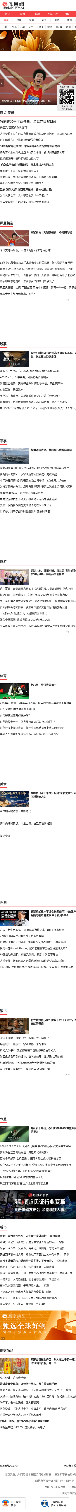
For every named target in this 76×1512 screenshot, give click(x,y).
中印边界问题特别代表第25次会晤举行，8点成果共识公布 (33, 480)
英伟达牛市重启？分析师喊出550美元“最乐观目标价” (30, 395)
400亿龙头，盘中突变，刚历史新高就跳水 (24, 377)
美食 (3, 784)
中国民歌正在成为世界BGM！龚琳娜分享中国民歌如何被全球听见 (38, 626)
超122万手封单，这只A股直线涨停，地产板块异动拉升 (31, 371)
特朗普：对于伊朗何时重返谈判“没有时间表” (25, 511)
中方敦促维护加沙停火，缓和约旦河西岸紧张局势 (28, 499)
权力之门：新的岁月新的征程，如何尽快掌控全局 (28, 1298)
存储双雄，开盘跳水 (11, 389)
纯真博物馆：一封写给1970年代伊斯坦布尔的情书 (29, 1062)
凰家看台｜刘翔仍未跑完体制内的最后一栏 (26, 101)
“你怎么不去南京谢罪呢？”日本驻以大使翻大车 (27, 164)
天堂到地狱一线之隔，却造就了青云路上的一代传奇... (31, 1254)
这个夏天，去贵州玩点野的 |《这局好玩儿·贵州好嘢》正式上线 (36, 588)
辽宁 (31, 26)
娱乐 (67, 14)
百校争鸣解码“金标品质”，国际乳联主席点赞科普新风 (30, 1158)
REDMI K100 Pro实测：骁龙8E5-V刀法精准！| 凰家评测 (33, 942)
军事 (3, 441)
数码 (57, 20)
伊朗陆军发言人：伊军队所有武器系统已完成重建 (28, 474)
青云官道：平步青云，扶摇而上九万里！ (23, 1304)
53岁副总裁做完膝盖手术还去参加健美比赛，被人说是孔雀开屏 (36, 262)
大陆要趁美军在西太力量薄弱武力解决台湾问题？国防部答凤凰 (36, 133)
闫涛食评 (5, 836)
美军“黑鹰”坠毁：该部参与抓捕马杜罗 (21, 493)
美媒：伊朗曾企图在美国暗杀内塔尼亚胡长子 (26, 505)
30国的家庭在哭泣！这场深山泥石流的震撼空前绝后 (30, 146)
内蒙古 (40, 26)
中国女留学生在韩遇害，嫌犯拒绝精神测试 (24, 202)
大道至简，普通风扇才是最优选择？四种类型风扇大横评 (32, 960)
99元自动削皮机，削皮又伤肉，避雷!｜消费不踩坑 (29, 954)
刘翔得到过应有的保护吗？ (15, 715)
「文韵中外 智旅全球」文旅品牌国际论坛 (23, 613)
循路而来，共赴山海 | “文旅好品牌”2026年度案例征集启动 (34, 594)
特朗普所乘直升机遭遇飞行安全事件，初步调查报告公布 (32, 152)
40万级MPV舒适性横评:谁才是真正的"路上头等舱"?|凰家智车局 (37, 967)
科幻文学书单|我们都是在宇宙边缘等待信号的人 (28, 1050)
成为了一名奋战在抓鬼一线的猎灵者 (20, 1267)
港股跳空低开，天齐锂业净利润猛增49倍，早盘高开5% (31, 383)
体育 (3, 676)
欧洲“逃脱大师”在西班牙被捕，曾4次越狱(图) (26, 189)
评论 (19, 20)
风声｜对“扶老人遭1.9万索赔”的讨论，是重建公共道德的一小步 (36, 269)
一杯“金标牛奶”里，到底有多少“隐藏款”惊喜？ (26, 1171)
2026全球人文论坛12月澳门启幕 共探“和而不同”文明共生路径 (35, 1146)
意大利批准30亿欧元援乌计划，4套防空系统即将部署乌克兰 (34, 468)
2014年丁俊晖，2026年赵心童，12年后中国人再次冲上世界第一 (37, 703)
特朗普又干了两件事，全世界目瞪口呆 (28, 121)
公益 (3, 1119)
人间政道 (49, 1267)
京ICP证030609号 (54, 1487)
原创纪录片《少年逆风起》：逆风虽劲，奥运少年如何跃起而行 (35, 1164)
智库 (31, 20)
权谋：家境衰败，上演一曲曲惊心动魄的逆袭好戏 (28, 1273)
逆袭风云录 (65, 1273)
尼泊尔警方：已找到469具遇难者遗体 (21, 139)
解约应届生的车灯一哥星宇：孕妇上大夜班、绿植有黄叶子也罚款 (37, 275)
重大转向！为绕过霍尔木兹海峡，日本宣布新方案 (28, 177)
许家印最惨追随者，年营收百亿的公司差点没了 (27, 281)
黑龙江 (59, 26)
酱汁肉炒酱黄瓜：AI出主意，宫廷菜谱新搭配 (26, 823)
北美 (22, 26)
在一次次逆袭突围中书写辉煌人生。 (20, 1285)
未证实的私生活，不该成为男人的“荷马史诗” (25, 250)
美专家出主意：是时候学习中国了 (19, 171)
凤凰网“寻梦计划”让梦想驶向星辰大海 (21, 1177)
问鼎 (66, 1254)
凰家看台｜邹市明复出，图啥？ (18, 293)
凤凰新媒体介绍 (9, 1465)
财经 (22, 14)
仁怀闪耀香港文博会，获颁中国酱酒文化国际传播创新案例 (33, 607)
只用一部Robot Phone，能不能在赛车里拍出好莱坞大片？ (34, 948)
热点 (3, 112)
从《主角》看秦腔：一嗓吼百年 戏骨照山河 (25, 1069)
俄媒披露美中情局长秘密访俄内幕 (19, 158)
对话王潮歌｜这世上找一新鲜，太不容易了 (24, 1038)
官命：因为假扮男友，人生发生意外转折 (23, 1236)
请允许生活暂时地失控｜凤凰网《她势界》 (24, 1152)
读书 (3, 1011)
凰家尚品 (6, 1350)
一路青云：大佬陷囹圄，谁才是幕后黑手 (23, 1279)
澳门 (6, 26)
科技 (37, 14)
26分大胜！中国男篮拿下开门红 (18, 709)
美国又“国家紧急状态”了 (14, 127)
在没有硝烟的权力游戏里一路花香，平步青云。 (27, 1260)
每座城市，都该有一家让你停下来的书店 (23, 1044)
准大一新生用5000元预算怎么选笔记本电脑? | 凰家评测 (32, 929)
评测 (69, 20)
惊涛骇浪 (62, 1260)
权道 (46, 1285)
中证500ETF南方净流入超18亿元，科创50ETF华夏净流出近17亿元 (38, 408)
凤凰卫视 (53, 14)
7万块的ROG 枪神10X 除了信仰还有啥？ (23, 936)
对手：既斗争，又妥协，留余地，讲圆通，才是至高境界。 (33, 1248)
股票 (44, 20)
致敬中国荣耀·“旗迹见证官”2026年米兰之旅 (25, 619)
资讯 (7, 14)
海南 (68, 26)
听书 (3, 1227)
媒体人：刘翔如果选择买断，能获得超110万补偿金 (29, 734)
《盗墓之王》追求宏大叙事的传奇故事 (22, 1291)
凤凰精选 (6, 223)
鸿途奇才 (54, 1279)
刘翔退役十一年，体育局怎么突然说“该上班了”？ (28, 721)
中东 (14, 26)
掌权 (61, 1242)
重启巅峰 (55, 1236)
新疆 (49, 26)
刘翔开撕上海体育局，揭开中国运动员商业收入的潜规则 (32, 727)
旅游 (3, 561)
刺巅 (48, 1291)
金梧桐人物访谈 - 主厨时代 (15, 811)
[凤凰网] (13, 8)
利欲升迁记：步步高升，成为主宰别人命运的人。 (28, 1242)
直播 (6, 20)
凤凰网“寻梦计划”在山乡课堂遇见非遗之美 (24, 1183)
